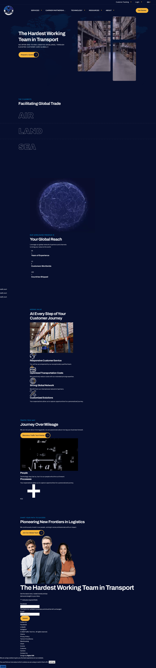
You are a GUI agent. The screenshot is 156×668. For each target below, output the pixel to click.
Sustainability (118, 150)
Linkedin (23, 627)
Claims (22, 634)
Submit (25, 618)
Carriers (22, 651)
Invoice (22, 646)
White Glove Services (121, 134)
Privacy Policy (24, 636)
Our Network (119, 118)
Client (22, 643)
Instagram (23, 629)
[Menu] (151, 10)
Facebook (23, 624)
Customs (23, 648)
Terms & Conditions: (26, 639)
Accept (3, 666)
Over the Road (111, 128)
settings (52, 662)
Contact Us (24, 653)
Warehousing (24, 641)
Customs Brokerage (119, 115)
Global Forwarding (114, 112)
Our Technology (115, 147)
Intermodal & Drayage (114, 144)
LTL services (114, 131)
